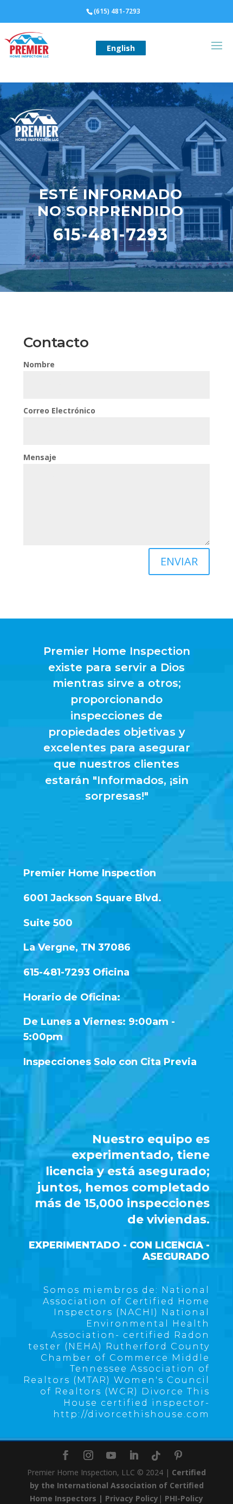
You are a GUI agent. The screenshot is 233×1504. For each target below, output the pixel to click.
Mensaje (39, 457)
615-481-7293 (110, 235)
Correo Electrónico (59, 410)
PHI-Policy (184, 1498)
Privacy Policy (131, 1498)
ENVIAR (179, 561)
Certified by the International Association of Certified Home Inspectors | (118, 1485)
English (121, 48)
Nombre (39, 364)
